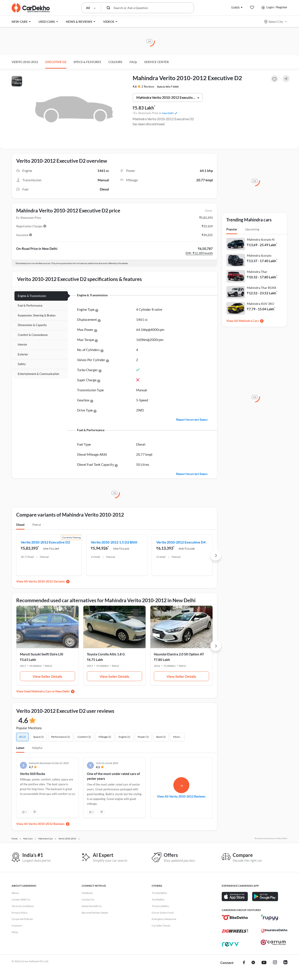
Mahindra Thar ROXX (261, 287)
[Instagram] (275, 963)
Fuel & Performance (30, 305)
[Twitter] (253, 963)
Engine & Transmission (32, 296)
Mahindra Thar (257, 272)
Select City (276, 21)
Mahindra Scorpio (259, 255)
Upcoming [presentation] (252, 229)
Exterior (23, 354)
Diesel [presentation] (20, 524)
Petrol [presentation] (36, 524)
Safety (22, 364)
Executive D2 (55, 62)
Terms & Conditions (23, 906)
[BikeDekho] (235, 917)
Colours (115, 62)
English (235, 7)
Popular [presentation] (231, 229)
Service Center (156, 62)
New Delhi (168, 113)
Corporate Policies (22, 919)
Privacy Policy (20, 912)
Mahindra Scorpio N (260, 239)
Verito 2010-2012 (25, 62)
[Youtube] (264, 963)
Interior (22, 344)
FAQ (133, 62)
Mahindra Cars (249, 321)
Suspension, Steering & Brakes (37, 315)
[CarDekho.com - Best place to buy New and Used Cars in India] (31, 7)
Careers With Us (21, 899)
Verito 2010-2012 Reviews (46, 824)
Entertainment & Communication (38, 374)
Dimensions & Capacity (32, 325)
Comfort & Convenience (33, 335)
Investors (17, 925)
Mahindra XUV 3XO (260, 303)
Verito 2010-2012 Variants (46, 581)
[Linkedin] (285, 963)
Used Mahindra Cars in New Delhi (47, 691)
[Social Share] (286, 78)
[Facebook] (244, 963)
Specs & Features (87, 62)
